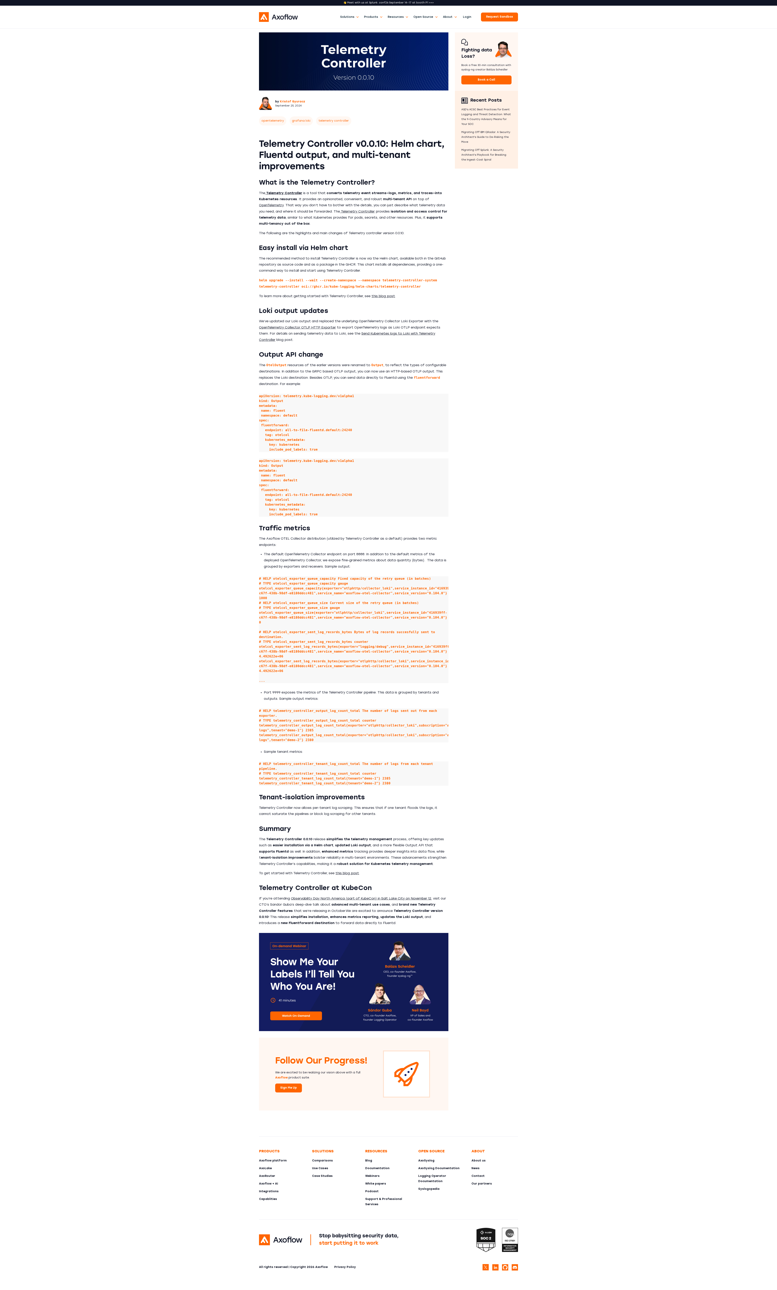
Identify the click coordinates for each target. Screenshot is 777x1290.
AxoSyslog (426, 1160)
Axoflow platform (273, 1160)
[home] (298, 17)
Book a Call (486, 79)
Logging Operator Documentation (432, 1179)
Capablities (268, 1199)
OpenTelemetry (271, 205)
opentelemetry (272, 120)
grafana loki (301, 120)
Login (467, 17)
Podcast (372, 1191)
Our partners (481, 1183)
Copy (439, 399)
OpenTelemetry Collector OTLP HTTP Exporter (297, 327)
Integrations (269, 1191)
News (475, 1168)
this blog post (383, 296)
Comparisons (322, 1160)
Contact (478, 1176)
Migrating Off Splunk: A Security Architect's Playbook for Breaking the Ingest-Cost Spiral (483, 155)
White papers (375, 1183)
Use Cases (320, 1168)
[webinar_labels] (353, 982)
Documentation (377, 1168)
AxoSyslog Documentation (439, 1168)
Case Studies (322, 1176)
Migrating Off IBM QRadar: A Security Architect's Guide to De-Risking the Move (485, 137)
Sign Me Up (288, 1087)
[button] (350, 17)
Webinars (372, 1176)
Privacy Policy (345, 1267)
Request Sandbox (499, 16)
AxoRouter (267, 1176)
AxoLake (265, 1168)
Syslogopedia (428, 1189)
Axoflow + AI (268, 1183)
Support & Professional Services (383, 1202)
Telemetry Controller (357, 211)
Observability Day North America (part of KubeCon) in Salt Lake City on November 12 (361, 898)
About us (478, 1160)
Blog (368, 1160)
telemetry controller (333, 120)
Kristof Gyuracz (292, 101)
